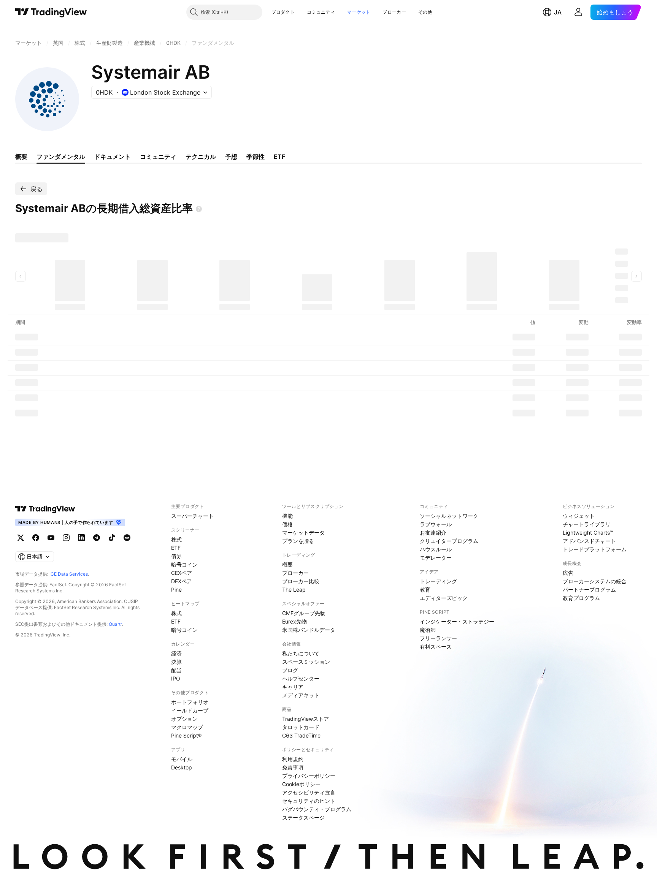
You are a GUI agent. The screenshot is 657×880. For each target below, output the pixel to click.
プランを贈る (298, 541)
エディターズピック (444, 598)
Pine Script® (186, 735)
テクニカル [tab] (201, 156)
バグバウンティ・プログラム (316, 809)
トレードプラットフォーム (595, 549)
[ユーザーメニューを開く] (578, 12)
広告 (568, 573)
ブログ (290, 670)
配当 (176, 670)
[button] (300, 12)
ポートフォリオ (189, 702)
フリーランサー (438, 638)
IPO (175, 678)
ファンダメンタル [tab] (60, 156)
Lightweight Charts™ (588, 532)
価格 (287, 524)
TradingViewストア (305, 718)
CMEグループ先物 (303, 613)
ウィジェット (579, 516)
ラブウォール (436, 524)
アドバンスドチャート (589, 541)
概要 (287, 564)
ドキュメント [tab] (112, 156)
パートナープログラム (589, 589)
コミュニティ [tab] (158, 156)
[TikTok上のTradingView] (111, 537)
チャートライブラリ (587, 524)
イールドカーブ (189, 710)
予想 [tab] (231, 156)
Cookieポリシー (301, 784)
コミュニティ (321, 12)
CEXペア (181, 573)
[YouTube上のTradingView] (51, 537)
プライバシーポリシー (308, 775)
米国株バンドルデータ (308, 630)
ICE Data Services (68, 574)
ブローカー (394, 12)
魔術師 (428, 630)
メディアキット (300, 695)
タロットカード (300, 727)
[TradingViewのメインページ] (51, 12)
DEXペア (181, 581)
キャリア (292, 687)
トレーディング (438, 581)
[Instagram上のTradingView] (66, 537)
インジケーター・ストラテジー (457, 621)
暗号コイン (184, 564)
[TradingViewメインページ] (45, 508)
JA (558, 12)
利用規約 (292, 759)
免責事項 (292, 767)
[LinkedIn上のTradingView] (81, 537)
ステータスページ (303, 817)
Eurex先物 (294, 621)
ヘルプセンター (300, 678)
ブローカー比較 (300, 581)
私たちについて (300, 653)
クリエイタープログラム (449, 541)
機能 (287, 516)
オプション (184, 718)
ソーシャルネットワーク (449, 516)
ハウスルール (436, 549)
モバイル (181, 759)
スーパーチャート (192, 516)
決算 (176, 661)
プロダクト (283, 12)
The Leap (294, 589)
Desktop (181, 767)
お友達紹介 (433, 532)
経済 (176, 653)
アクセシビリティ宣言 (308, 792)
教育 (425, 589)
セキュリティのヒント (308, 801)
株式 (176, 539)
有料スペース (436, 646)
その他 (425, 12)
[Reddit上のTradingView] (127, 537)
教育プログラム (581, 598)
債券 (176, 556)
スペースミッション (306, 661)
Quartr (115, 624)
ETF (176, 547)
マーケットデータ (303, 532)
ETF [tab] (279, 156)
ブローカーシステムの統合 (595, 581)
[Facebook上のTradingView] (35, 537)
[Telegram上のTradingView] (96, 537)
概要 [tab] (21, 156)
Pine (176, 589)
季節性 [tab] (255, 156)
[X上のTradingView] (20, 537)
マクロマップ (187, 727)
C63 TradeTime (301, 735)
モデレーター (436, 557)
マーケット (359, 12)
